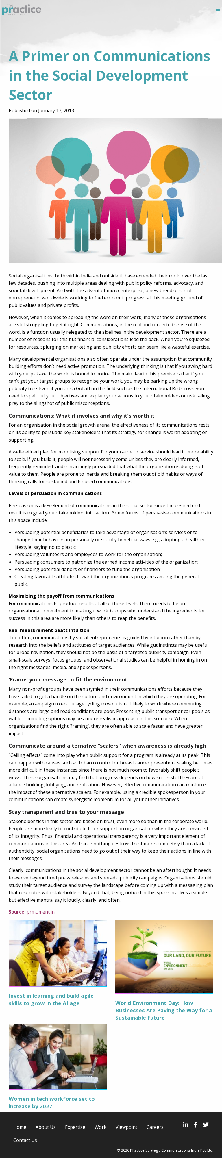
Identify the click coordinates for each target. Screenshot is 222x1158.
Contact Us (25, 1140)
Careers (155, 1127)
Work (100, 1127)
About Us (46, 1127)
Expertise (75, 1127)
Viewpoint (126, 1127)
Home (19, 1127)
